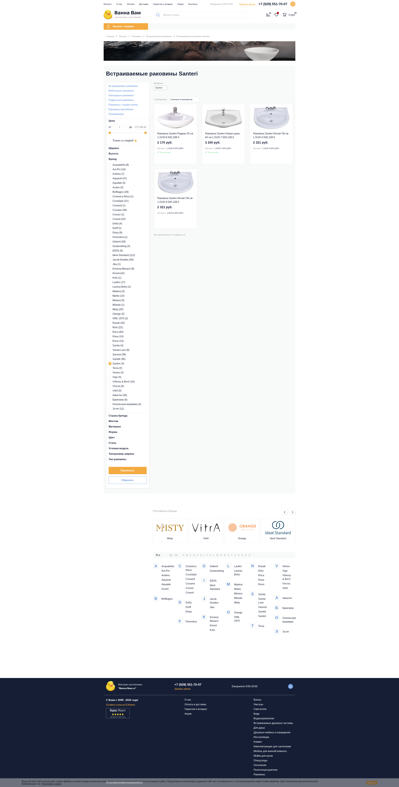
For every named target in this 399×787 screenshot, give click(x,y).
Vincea (118, 386)
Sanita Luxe (121, 350)
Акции (181, 4)
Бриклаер (120, 399)
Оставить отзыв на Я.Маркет (120, 704)
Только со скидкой (123, 140)
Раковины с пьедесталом (123, 104)
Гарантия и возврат (163, 4)
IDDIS (118, 250)
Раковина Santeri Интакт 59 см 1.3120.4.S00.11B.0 (270, 135)
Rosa (118, 336)
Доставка (143, 4)
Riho (118, 327)
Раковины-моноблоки (120, 109)
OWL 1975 (120, 318)
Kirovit (119, 273)
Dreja (117, 232)
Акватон (120, 395)
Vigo (117, 377)
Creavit (119, 219)
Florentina (120, 237)
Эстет (118, 408)
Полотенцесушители (265, 769)
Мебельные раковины (121, 90)
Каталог (108, 4)
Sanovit (119, 354)
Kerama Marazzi (123, 268)
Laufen (119, 282)
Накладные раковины (121, 95)
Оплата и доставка (195, 704)
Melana (118, 300)
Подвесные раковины (121, 100)
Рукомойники (116, 114)
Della (117, 223)
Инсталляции (261, 737)
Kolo (117, 277)
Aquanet (120, 178)
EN (171, 555)
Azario (118, 187)
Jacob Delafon (123, 259)
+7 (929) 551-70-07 (272, 4)
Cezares (120, 210)
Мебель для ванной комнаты (270, 751)
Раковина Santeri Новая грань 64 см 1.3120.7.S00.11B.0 (222, 135)
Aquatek (119, 183)
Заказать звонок (247, 4)
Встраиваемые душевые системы (273, 723)
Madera (119, 291)
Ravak (119, 323)
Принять (372, 783)
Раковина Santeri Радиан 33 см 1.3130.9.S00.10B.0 (175, 135)
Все (158, 555)
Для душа (259, 727)
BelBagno (121, 192)
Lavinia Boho (122, 286)
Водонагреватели (264, 718)
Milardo (118, 304)
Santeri (118, 363)
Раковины (259, 774)
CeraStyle (121, 201)
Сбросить (127, 480)
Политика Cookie (51, 783)
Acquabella (121, 165)
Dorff (117, 228)
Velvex (118, 372)
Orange (118, 314)
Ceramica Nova (123, 196)
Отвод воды (260, 760)
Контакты (193, 4)
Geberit (119, 241)
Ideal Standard (124, 255)
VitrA (117, 390)
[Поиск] (158, 15)
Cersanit (119, 205)
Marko (118, 295)
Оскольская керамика (127, 404)
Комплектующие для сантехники (272, 746)
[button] (284, 512)
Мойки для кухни (263, 755)
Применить (127, 470)
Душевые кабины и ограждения (272, 732)
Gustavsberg (121, 246)
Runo (118, 341)
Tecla (117, 368)
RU (176, 555)
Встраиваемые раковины (123, 86)
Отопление (260, 765)
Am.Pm (119, 169)
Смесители (260, 709)
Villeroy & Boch (124, 381)
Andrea (118, 174)
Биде (257, 713)
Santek (119, 359)
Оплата (131, 4)
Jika (117, 264)
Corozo (118, 214)
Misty (118, 309)
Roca (118, 332)
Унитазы (258, 704)
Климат (258, 741)
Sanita (118, 345)
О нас (119, 4)
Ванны (257, 699)
